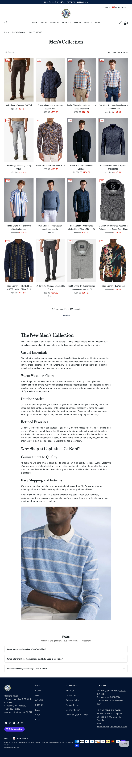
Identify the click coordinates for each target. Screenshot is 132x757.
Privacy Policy (72, 700)
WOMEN (39, 700)
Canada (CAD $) (120, 7)
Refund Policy (72, 704)
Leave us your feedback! (77, 714)
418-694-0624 (114, 697)
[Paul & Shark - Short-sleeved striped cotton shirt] (19, 200)
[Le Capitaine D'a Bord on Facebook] (5, 723)
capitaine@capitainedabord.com (112, 726)
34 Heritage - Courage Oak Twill (19, 105)
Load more (66, 315)
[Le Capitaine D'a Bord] (66, 13)
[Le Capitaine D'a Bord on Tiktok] (18, 723)
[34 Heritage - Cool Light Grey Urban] (19, 140)
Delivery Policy (73, 709)
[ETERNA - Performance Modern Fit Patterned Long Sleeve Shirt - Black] (113, 200)
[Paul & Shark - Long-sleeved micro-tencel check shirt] (81, 80)
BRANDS (39, 704)
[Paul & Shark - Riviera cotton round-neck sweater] (50, 200)
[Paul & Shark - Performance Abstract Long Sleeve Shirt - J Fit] (81, 200)
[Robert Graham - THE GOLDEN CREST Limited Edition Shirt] (19, 260)
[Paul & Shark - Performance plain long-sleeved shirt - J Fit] (81, 260)
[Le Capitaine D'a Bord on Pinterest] (14, 723)
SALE (37, 709)
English (106, 7)
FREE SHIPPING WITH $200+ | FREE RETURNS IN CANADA (66, 2)
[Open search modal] (5, 22)
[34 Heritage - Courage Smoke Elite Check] (50, 260)
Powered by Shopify (11, 747)
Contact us (71, 695)
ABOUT (38, 714)
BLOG (38, 719)
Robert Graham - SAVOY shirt (113, 285)
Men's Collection (18, 32)
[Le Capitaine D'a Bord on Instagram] (10, 723)
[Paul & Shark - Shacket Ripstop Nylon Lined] (113, 140)
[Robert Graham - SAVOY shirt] (113, 260)
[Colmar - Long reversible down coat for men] (50, 80)
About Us (70, 690)
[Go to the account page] (120, 22)
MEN (37, 695)
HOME (38, 690)
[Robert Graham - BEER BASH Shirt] (50, 140)
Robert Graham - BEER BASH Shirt (50, 165)
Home (6, 32)
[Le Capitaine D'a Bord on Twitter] (22, 723)
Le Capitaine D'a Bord (26, 742)
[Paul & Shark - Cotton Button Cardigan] (81, 140)
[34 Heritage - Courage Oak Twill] (19, 80)
